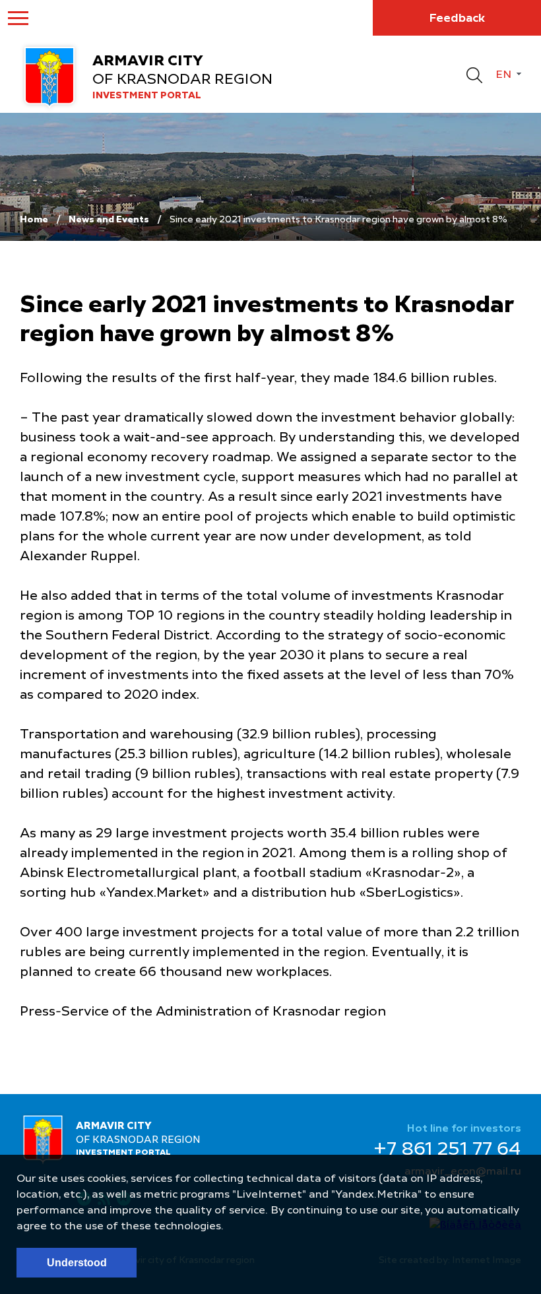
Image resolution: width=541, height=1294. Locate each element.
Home (34, 219)
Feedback (457, 18)
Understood (77, 1262)
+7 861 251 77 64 (447, 1150)
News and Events (109, 219)
